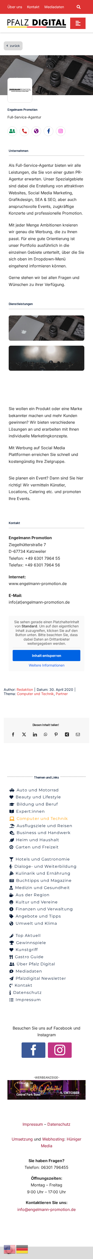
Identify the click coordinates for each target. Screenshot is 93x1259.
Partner (62, 694)
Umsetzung (22, 1139)
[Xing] (66, 734)
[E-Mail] (77, 734)
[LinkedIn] (35, 734)
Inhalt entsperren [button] (46, 655)
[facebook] (33, 1050)
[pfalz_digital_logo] (36, 20)
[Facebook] (13, 734)
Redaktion (25, 689)
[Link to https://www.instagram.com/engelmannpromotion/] (60, 131)
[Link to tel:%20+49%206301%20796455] (24, 131)
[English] (10, 1248)
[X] (24, 734)
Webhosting (53, 1139)
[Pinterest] (56, 734)
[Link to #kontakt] (12, 131)
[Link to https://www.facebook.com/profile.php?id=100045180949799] (48, 131)
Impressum (33, 1124)
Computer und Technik (35, 694)
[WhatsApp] (45, 734)
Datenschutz (58, 1124)
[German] (22, 1248)
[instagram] (60, 1050)
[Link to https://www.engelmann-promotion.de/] (36, 131)
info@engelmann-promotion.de (46, 1209)
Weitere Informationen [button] (46, 665)
